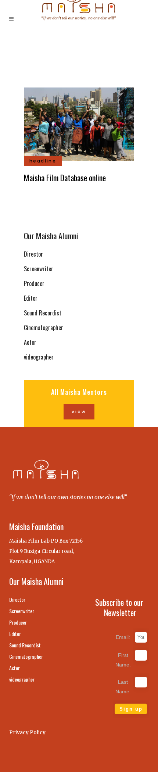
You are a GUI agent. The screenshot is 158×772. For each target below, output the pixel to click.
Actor (30, 342)
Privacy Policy (27, 732)
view (79, 411)
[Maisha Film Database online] (79, 123)
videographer (39, 357)
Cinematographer (43, 327)
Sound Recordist (42, 312)
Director (33, 254)
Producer (34, 283)
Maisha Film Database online (65, 177)
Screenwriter (38, 268)
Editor (30, 298)
